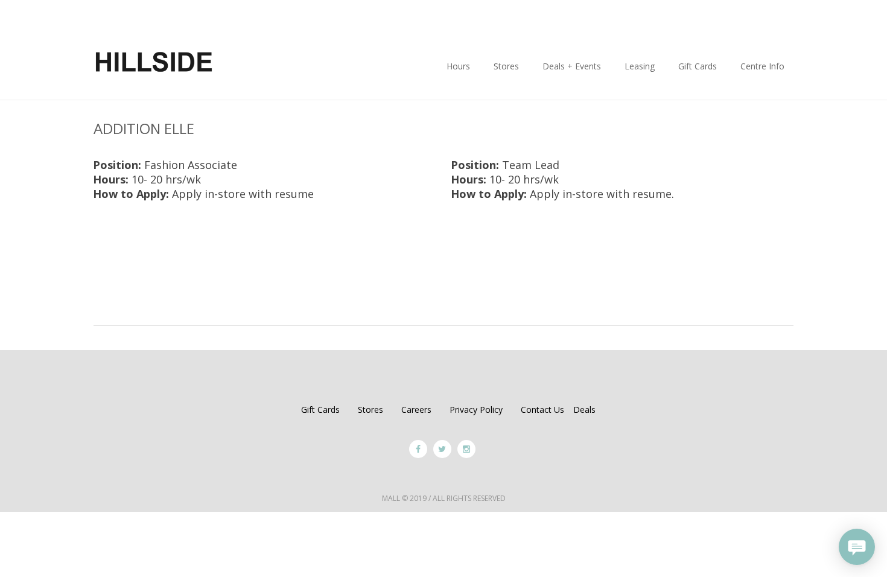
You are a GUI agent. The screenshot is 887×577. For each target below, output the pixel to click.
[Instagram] (466, 449)
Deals (584, 409)
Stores (370, 409)
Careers (416, 409)
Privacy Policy (476, 409)
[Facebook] (418, 449)
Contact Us (542, 409)
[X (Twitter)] (442, 449)
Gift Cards (320, 409)
